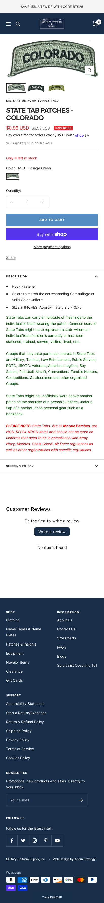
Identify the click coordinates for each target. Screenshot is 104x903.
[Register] (81, 800)
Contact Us (66, 629)
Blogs (61, 656)
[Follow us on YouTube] (57, 840)
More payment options (52, 247)
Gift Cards (14, 680)
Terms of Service (20, 749)
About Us (64, 620)
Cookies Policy (18, 758)
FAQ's (61, 647)
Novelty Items (17, 662)
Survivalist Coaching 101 (77, 665)
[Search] (18, 24)
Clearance (14, 671)
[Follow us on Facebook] (11, 840)
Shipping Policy (20, 466)
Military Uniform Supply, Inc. (32, 100)
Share (11, 257)
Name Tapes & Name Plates (23, 632)
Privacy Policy (17, 740)
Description (17, 276)
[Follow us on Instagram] (34, 840)
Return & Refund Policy (25, 722)
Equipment (15, 653)
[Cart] (95, 23)
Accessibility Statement (25, 703)
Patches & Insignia (21, 644)
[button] (52, 897)
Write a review (52, 531)
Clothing (13, 620)
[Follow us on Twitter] (23, 840)
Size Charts (66, 638)
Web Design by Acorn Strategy (74, 859)
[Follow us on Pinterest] (45, 840)
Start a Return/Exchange (26, 713)
